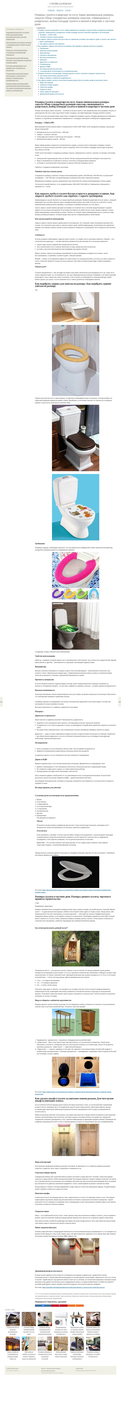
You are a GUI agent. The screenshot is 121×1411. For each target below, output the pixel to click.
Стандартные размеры (67, 1293)
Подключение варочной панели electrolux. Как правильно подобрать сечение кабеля (18, 60)
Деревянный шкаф (57, 1298)
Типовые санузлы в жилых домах (51, 37)
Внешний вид (44, 53)
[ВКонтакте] (43, 1305)
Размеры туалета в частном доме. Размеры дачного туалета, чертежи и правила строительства (71, 73)
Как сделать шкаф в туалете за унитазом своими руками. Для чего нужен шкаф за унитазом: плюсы (73, 80)
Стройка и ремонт (60, 3)
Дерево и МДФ (45, 66)
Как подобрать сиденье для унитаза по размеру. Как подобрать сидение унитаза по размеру (70, 46)
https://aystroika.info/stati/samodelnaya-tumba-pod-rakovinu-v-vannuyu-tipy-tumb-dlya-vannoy (73, 1287)
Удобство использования (49, 51)
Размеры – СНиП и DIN (48, 35)
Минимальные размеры (55, 1293)
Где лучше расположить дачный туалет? (54, 76)
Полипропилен (45, 64)
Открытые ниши (45, 89)
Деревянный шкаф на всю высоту (52, 94)
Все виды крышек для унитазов (51, 69)
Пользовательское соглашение (53, 1368)
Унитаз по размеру (106, 1293)
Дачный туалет (75, 1296)
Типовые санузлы (84, 1293)
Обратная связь (79, 1368)
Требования (44, 48)
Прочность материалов (48, 55)
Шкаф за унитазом (84, 1296)
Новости (59, 10)
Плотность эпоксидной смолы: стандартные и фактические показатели (16, 53)
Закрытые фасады (47, 1298)
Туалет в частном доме (65, 1296)
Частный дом (76, 1293)
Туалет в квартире (44, 1293)
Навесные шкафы (46, 87)
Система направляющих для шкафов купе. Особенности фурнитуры (16, 68)
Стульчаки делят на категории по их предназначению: (59, 71)
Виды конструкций (46, 82)
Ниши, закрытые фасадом (49, 91)
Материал (43, 60)
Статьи (68, 10)
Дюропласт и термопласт (49, 62)
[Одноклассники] (75, 1305)
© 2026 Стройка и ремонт (12, 1368)
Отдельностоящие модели (49, 85)
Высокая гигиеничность (48, 57)
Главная (51, 10)
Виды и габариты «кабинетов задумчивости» (55, 78)
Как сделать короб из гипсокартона (52, 44)
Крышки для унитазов (54, 1296)
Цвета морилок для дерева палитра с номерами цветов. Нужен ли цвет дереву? (18, 45)
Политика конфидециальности (48, 1370)
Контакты (43, 1368)
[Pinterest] (59, 1305)
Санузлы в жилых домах (95, 1293)
